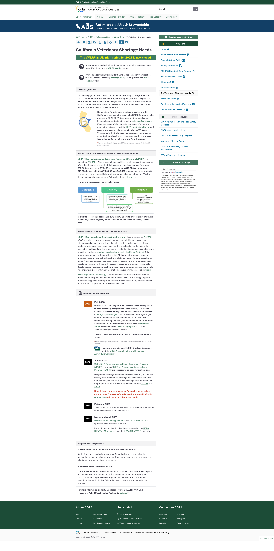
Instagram (180, 518)
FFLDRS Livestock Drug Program (176, 135)
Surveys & (169, 65)
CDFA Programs (83, 16)
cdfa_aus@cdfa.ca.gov (142, 121)
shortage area (117, 77)
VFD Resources (168, 87)
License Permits (116, 16)
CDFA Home (80, 37)
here (147, 269)
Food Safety (154, 16)
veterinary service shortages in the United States (119, 252)
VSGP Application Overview (91, 274)
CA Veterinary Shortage (176, 93)
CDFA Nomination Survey (138, 126)
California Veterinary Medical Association (174, 148)
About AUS (166, 82)
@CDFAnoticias (129, 518)
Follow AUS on (173, 109)
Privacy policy (110, 532)
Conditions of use (90, 532)
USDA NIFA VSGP (138, 420)
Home (163, 49)
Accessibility (126, 532)
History (83, 523)
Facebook (163, 514)
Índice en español (124, 514)
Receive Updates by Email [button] (181, 37)
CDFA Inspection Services (173, 130)
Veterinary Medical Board (172, 141)
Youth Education (168, 98)
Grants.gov (99, 397)
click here (130, 177)
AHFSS (100, 16)
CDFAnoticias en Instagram (128, 523)
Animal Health (136, 16)
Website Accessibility (151, 532)
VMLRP (144, 383)
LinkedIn (162, 523)
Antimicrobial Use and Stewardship (110, 37)
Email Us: (176, 104)
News (83, 514)
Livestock (170, 16)
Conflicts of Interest (101, 523)
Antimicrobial (173, 54)
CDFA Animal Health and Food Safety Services (178, 123)
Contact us (97, 518)
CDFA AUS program (126, 326)
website (123, 492)
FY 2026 (91, 162)
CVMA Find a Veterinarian (173, 155)
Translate (179, 172)
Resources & (171, 76)
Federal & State (171, 60)
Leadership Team (100, 514)
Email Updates (182, 523)
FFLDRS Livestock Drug (176, 71)
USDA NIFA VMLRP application (108, 420)
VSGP (97, 386)
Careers (83, 518)
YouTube (180, 514)
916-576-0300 (144, 28)
